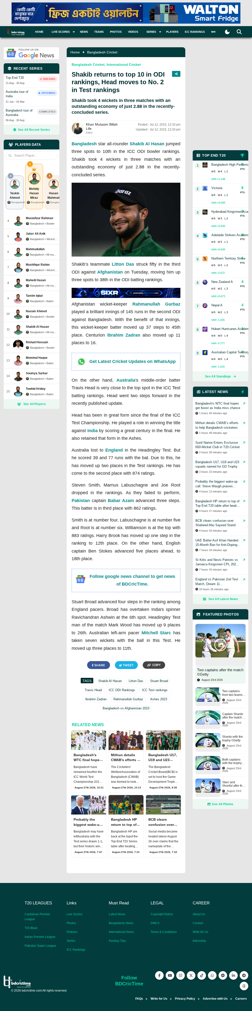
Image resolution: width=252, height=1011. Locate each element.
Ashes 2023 (158, 699)
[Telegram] (244, 975)
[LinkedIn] (233, 975)
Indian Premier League (40, 937)
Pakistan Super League (40, 945)
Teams (99, 31)
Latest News (117, 914)
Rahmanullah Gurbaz (156, 304)
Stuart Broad (159, 681)
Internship (199, 941)
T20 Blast (31, 928)
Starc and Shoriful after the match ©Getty (233, 784)
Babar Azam (121, 500)
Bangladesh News (121, 923)
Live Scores (74, 914)
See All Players (34, 404)
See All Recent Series (34, 129)
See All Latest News (223, 599)
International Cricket (124, 64)
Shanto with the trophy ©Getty (232, 738)
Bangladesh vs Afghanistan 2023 (126, 708)
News (84, 31)
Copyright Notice (162, 914)
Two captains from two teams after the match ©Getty (232, 693)
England (114, 450)
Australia (125, 380)
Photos (116, 31)
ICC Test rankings (155, 690)
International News (121, 932)
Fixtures (72, 932)
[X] (191, 975)
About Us (199, 914)
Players (172, 31)
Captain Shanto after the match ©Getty (232, 715)
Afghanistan (110, 272)
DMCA (155, 923)
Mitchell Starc (156, 632)
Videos (133, 31)
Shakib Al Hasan (147, 143)
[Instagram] (180, 975)
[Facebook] (159, 975)
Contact (198, 923)
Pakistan (81, 500)
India (92, 430)
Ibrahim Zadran (123, 335)
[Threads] (244, 986)
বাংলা (213, 31)
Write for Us (200, 932)
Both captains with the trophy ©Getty (232, 761)
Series (71, 941)
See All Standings (218, 376)
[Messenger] (223, 975)
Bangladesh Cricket (102, 52)
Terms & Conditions (164, 932)
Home (39, 31)
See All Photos (222, 804)
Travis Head (93, 690)
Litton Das (123, 264)
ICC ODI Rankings (122, 690)
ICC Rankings (195, 31)
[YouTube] (170, 975)
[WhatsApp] (212, 975)
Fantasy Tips (117, 941)
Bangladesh (84, 143)
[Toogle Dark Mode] (227, 32)
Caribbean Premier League (37, 917)
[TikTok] (201, 975)
